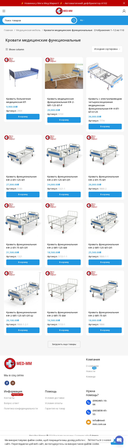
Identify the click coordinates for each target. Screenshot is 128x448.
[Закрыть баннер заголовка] (124, 3)
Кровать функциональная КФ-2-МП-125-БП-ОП (104, 246)
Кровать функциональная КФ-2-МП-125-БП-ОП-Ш (21, 314)
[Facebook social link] (7, 383)
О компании (92, 365)
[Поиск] (73, 20)
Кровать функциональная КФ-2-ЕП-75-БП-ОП (21, 246)
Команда (90, 376)
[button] (22, 116)
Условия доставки (54, 397)
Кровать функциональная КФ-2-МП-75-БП (104, 314)
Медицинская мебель (28, 30)
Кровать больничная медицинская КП (18, 100)
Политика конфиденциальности (21, 408)
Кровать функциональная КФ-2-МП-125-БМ (62, 246)
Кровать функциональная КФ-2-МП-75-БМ (62, 314)
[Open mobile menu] (4, 11)
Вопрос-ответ (11, 403)
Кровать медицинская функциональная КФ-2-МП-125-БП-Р (60, 102)
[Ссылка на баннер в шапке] (59, 3)
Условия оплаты (53, 403)
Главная (8, 30)
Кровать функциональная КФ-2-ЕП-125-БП (21, 178)
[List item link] (97, 402)
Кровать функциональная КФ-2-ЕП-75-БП (104, 178)
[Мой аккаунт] (124, 11)
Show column (16, 49)
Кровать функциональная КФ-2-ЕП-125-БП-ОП (62, 178)
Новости (91, 371)
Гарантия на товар (55, 408)
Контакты (13, 397)
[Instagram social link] (12, 383)
